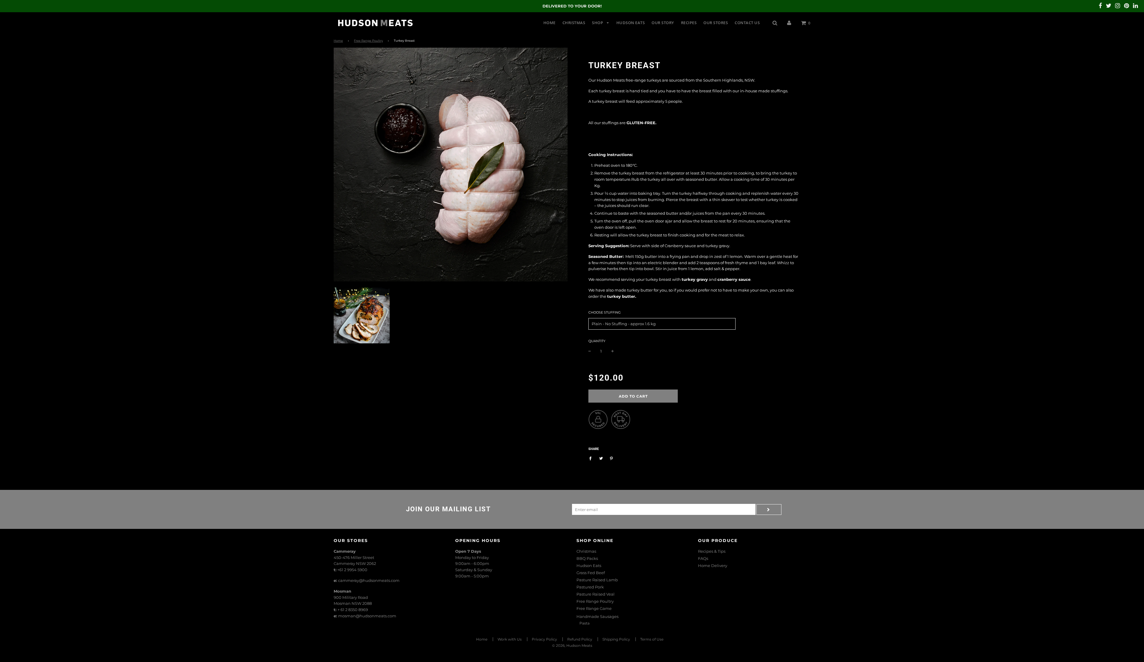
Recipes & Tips (711, 551)
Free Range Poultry (368, 40)
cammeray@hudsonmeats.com (369, 580)
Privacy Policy (544, 639)
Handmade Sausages (597, 616)
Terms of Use (651, 639)
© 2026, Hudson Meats (572, 645)
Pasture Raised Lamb (597, 579)
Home (549, 22)
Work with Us (510, 639)
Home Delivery (712, 565)
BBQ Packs (587, 558)
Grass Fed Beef (590, 572)
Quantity (596, 341)
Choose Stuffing (604, 312)
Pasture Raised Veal (595, 594)
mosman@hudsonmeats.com (367, 615)
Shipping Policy (616, 639)
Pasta (584, 623)
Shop (598, 22)
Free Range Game (594, 608)
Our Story (663, 22)
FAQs (703, 558)
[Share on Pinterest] (611, 458)
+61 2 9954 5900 (352, 569)
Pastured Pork (590, 587)
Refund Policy (579, 639)
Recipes (689, 22)
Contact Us (747, 22)
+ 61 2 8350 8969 (353, 609)
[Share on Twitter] (601, 458)
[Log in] (789, 22)
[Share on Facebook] (591, 458)
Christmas (573, 22)
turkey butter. (621, 296)
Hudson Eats (630, 22)
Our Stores (715, 22)
